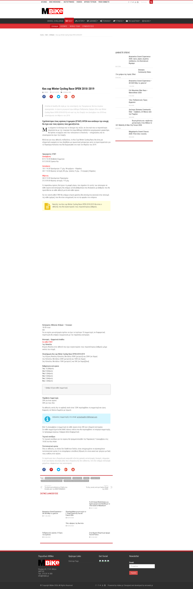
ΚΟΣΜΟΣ (64, 26)
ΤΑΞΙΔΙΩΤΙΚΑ (133, 21)
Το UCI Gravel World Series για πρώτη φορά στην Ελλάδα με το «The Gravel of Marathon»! (99, 504)
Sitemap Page (73, 561)
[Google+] (129, 2)
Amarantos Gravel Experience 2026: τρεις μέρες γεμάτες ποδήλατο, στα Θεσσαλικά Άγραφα (139, 59)
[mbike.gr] (52, 10)
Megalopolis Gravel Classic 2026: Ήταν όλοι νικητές (139, 132)
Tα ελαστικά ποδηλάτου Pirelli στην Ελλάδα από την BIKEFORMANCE (56, 487)
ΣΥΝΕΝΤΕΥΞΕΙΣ (88, 26)
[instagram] (138, 2)
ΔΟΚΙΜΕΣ (93, 21)
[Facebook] (131, 2)
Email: (131, 562)
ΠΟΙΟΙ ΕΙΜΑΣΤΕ (103, 2)
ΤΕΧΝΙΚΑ (106, 21)
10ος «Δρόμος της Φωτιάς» (75, 523)
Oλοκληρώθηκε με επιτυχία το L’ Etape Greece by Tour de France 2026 (76, 513)
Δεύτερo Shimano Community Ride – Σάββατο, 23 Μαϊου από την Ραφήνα (140, 111)
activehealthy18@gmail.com (87, 417)
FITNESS (119, 21)
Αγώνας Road (77, 478)
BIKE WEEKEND (54, 2)
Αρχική (43, 20)
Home (42, 35)
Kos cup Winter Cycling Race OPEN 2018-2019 (58, 478)
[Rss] (108, 560)
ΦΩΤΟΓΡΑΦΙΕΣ (69, 2)
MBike (46, 92)
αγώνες (86, 478)
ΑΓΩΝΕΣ (44, 2)
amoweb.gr (149, 585)
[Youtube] (135, 2)
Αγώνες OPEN (95, 478)
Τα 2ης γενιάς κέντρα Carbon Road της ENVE (97, 487)
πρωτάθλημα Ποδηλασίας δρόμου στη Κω (76, 481)
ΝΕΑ (70, 21)
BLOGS (147, 21)
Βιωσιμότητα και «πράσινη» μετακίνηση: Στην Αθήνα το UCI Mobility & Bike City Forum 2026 (134, 122)
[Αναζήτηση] (151, 2)
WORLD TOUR (75, 26)
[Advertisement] (134, 159)
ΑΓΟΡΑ (81, 21)
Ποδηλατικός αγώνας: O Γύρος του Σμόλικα (52, 534)
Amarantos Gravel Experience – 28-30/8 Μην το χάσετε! (52, 512)
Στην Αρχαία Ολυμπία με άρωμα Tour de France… (99, 534)
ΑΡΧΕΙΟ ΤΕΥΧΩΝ (90, 2)
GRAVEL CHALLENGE (55, 21)
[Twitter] (133, 2)
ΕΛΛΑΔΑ (55, 26)
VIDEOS (79, 2)
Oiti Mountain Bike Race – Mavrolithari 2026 (138, 91)
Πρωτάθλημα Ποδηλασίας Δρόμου (52, 481)
